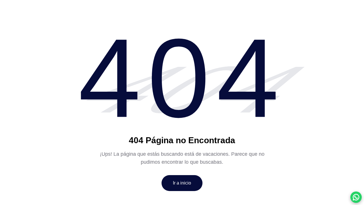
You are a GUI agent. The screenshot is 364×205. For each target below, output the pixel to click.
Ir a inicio (182, 183)
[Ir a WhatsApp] (356, 197)
